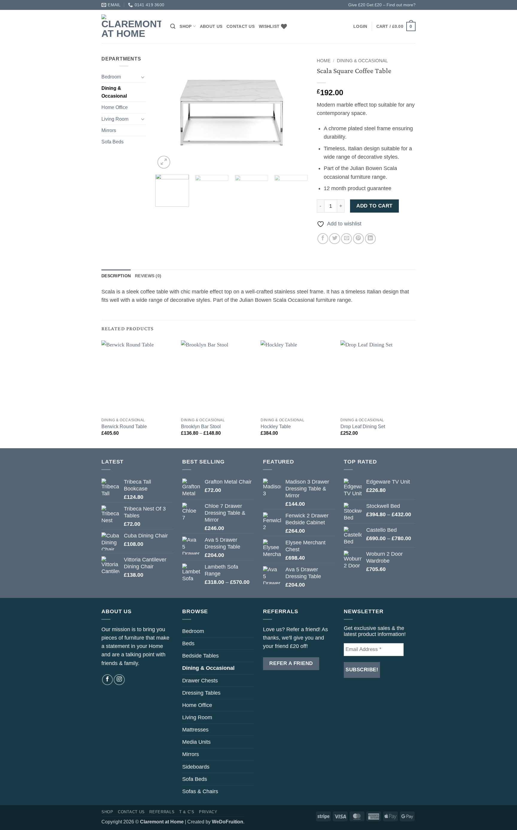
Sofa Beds (112, 141)
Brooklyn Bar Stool (201, 426)
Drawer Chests (200, 681)
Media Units (196, 742)
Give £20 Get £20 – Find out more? (382, 4)
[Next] (297, 112)
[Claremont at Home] (131, 26)
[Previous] (165, 112)
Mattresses (195, 730)
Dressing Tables (201, 693)
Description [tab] (116, 275)
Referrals (161, 812)
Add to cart (374, 206)
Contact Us (240, 26)
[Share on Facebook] (322, 238)
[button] (360, 26)
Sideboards (195, 767)
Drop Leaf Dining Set (362, 426)
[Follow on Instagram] (119, 679)
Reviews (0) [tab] (148, 275)
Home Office (114, 107)
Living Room (114, 119)
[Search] (172, 26)
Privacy (208, 812)
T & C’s (186, 812)
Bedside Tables (200, 656)
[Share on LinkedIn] (370, 238)
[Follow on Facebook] (107, 679)
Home (324, 60)
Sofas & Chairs (200, 791)
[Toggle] (142, 77)
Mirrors (108, 130)
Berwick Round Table (124, 426)
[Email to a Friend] (346, 238)
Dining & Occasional (114, 92)
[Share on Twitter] (334, 238)
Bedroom (111, 76)
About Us (211, 26)
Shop (185, 26)
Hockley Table (276, 426)
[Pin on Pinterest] (358, 238)
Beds (188, 643)
